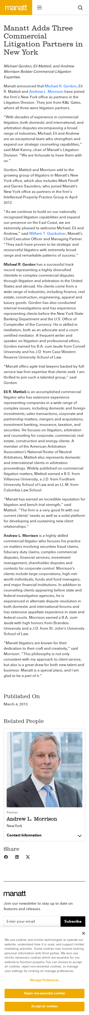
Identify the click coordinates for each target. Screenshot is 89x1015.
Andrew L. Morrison (46, 91)
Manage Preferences (44, 980)
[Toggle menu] (39, 7)
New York (14, 826)
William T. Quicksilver (47, 233)
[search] (80, 7)
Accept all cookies (44, 1006)
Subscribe (72, 921)
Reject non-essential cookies (44, 993)
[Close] (84, 933)
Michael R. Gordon (61, 86)
